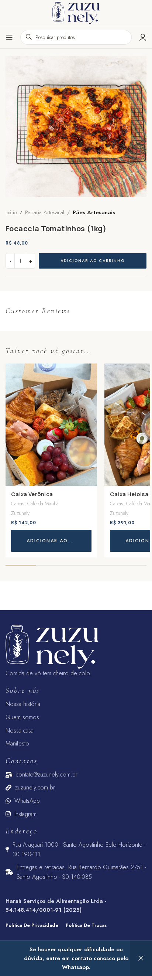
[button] (51, 541)
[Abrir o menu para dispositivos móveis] (9, 37)
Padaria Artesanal (44, 212)
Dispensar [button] (141, 958)
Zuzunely (20, 513)
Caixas (17, 503)
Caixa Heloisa (129, 494)
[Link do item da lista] (76, 704)
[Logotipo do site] (76, 12)
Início (11, 212)
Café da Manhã (43, 503)
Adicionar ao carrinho (93, 260)
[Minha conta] (142, 37)
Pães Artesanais (94, 212)
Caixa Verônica (32, 494)
